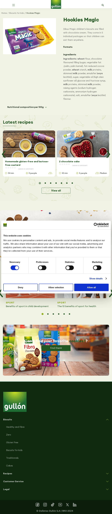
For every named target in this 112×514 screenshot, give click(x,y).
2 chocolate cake (69, 161)
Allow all (91, 287)
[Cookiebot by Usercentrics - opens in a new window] (96, 225)
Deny (20, 287)
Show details (96, 278)
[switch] (42, 267)
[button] (13, 5)
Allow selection (56, 287)
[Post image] (29, 143)
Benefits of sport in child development (27, 306)
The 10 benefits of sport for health (76, 306)
